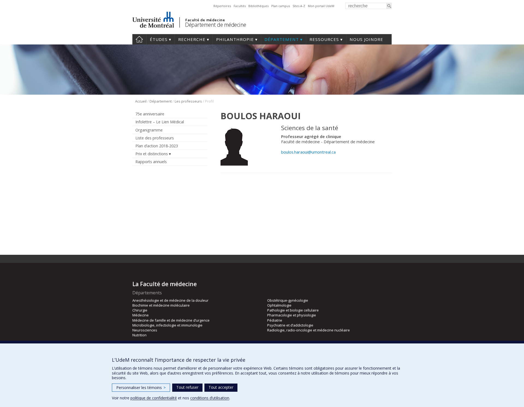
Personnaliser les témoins (141, 387)
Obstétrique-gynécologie (287, 300)
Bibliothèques (258, 6)
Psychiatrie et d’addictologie (290, 325)
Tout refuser (187, 387)
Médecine (140, 315)
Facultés (240, 6)
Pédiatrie (274, 320)
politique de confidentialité (153, 397)
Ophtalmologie (279, 305)
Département (281, 39)
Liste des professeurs (154, 137)
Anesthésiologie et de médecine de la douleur (170, 300)
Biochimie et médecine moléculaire (161, 305)
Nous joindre (366, 39)
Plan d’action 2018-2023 (156, 145)
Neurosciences (144, 330)
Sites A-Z (299, 6)
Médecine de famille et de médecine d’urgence (171, 320)
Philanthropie (235, 39)
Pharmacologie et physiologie (291, 315)
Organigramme (149, 130)
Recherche (192, 39)
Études (159, 39)
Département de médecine (215, 24)
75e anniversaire (149, 113)
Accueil (139, 39)
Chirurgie (139, 310)
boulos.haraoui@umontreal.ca (308, 152)
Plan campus (280, 6)
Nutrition (139, 335)
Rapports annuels (151, 161)
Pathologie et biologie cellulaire (293, 310)
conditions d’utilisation (209, 397)
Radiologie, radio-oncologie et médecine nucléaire (308, 330)
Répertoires (222, 6)
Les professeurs (188, 101)
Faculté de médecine (205, 19)
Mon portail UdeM (321, 6)
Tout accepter (221, 387)
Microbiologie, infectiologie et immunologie (167, 325)
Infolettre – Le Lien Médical (159, 121)
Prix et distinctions (151, 153)
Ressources (324, 39)
